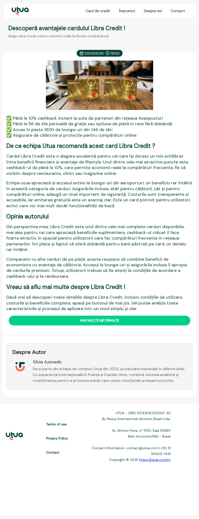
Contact (178, 11)
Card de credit (98, 11)
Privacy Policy (57, 438)
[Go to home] (20, 11)
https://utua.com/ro (155, 459)
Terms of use (56, 424)
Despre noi (153, 11)
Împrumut (127, 11)
